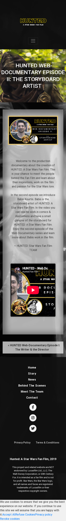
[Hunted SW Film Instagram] (32, 418)
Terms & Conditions (47, 442)
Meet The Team (32, 391)
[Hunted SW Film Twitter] (32, 428)
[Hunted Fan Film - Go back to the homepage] (33, 20)
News (32, 379)
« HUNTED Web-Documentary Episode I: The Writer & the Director (34, 347)
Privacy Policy (22, 442)
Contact (32, 397)
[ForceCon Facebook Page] (32, 407)
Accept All (8, 514)
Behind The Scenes (32, 385)
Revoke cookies (10, 518)
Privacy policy (43, 514)
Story (32, 373)
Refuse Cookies (25, 514)
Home (32, 367)
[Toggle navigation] (33, 40)
